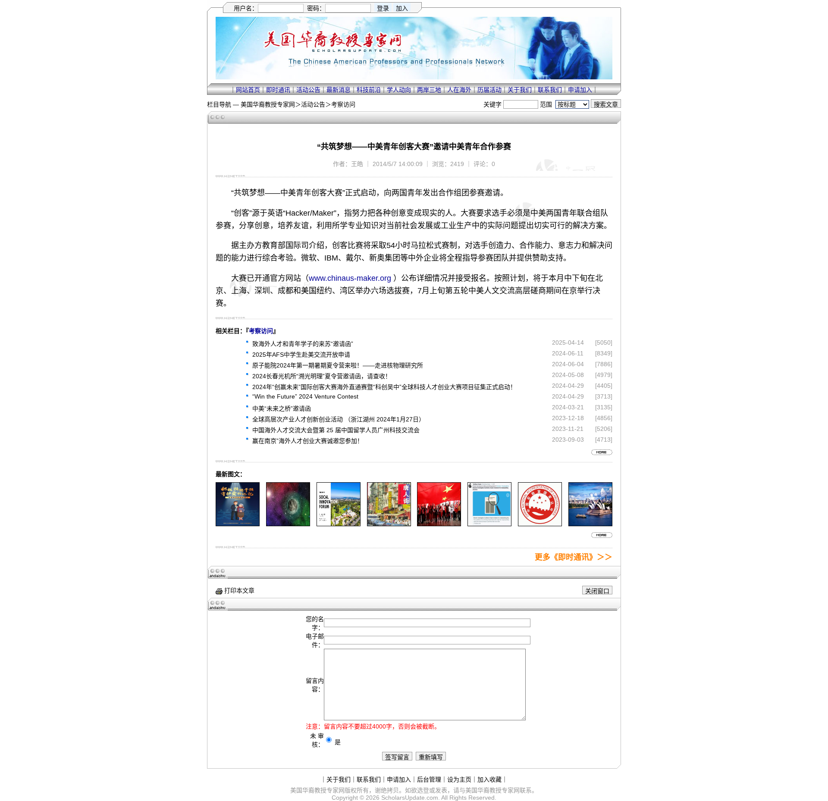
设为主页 (459, 779)
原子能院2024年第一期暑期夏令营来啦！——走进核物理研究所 (337, 365)
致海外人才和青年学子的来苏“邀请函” (302, 343)
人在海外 (459, 89)
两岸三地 (429, 89)
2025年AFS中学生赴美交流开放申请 (301, 354)
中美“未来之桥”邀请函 (281, 408)
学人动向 (399, 89)
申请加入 (580, 89)
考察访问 (343, 104)
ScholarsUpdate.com (409, 797)
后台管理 (429, 779)
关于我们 (520, 89)
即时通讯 (278, 89)
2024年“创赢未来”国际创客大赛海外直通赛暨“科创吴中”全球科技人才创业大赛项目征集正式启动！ (384, 386)
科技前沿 (369, 89)
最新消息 (338, 89)
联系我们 (550, 89)
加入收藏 (489, 779)
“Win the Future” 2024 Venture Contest (305, 396)
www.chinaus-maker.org (350, 278)
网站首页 (248, 89)
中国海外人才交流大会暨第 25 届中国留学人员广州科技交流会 (336, 430)
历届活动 (489, 89)
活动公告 (308, 89)
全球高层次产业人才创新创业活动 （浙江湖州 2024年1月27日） (338, 419)
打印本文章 (238, 590)
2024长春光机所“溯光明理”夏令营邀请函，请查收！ (321, 376)
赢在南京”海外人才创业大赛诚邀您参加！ (307, 440)
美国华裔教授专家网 (268, 104)
